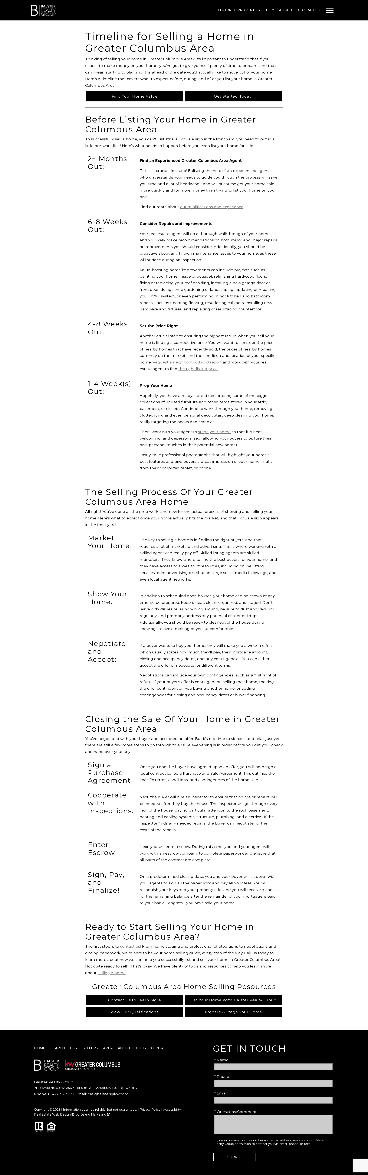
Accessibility (172, 1110)
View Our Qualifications (134, 1012)
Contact (159, 1048)
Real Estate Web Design (53, 1114)
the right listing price (198, 368)
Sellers (90, 1048)
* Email (220, 1093)
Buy (74, 1048)
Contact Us (309, 10)
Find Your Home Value (135, 96)
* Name (221, 1060)
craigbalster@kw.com (108, 1094)
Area (108, 1048)
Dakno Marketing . (95, 1114)
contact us (130, 946)
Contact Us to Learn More (134, 1000)
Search (57, 1048)
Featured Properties (239, 10)
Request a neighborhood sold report (187, 362)
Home (39, 1048)
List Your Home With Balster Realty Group (233, 1000)
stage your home (214, 432)
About (124, 1048)
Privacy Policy (150, 1110)
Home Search (279, 10)
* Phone (221, 1076)
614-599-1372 (60, 1094)
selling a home (112, 972)
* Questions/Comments (236, 1111)
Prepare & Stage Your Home (233, 1012)
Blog (141, 1048)
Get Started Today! (233, 96)
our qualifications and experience (211, 207)
